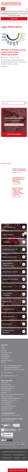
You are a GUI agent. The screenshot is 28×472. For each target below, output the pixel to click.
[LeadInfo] (7, 435)
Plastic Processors (6, 384)
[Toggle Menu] (3, 8)
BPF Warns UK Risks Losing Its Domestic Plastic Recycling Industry (13, 52)
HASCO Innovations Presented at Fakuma (19, 169)
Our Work (4, 351)
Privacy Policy (17, 458)
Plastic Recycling (5, 390)
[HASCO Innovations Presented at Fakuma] (6, 171)
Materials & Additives (7, 388)
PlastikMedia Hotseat (7, 408)
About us (3, 349)
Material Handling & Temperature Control (13, 394)
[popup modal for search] (26, 8)
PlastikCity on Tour (6, 410)
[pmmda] (16, 425)
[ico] (20, 429)
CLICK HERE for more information (10, 415)
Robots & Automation (7, 396)
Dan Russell (5, 57)
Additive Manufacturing (7, 386)
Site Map (24, 458)
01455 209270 (8, 372)
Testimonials (4, 358)
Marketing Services (6, 353)
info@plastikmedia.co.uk (11, 375)
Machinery (4, 392)
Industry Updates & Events (8, 406)
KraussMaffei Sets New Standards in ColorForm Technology (18, 180)
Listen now (14, 18)
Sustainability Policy (7, 458)
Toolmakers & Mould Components (10, 398)
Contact (3, 362)
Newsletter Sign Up (6, 360)
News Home (4, 382)
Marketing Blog (5, 356)
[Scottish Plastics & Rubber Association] (8, 429)
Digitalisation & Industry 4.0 (9, 400)
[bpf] (6, 425)
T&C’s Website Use (7, 454)
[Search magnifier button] (25, 103)
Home (3, 347)
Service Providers (6, 404)
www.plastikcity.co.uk (7, 421)
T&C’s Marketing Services (19, 454)
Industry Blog (4, 354)
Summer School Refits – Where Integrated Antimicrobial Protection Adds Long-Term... (17, 191)
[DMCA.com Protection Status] (7, 440)
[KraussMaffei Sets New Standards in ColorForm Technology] (6, 181)
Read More (4, 66)
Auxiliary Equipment (6, 402)
